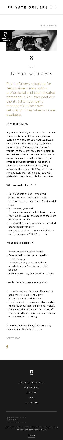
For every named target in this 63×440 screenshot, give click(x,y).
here (43, 430)
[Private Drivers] (27, 7)
